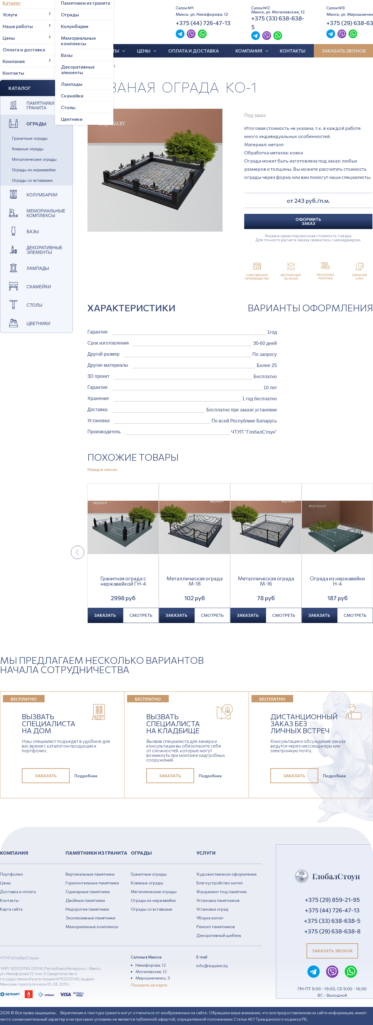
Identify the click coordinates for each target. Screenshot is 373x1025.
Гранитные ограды (29, 138)
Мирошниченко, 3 (153, 977)
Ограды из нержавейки (34, 169)
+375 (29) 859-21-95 (332, 899)
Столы (68, 107)
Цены (143, 50)
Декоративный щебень (218, 935)
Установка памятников (218, 900)
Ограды (70, 14)
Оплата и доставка (193, 50)
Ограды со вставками (32, 180)
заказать (105, 615)
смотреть (140, 615)
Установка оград (212, 909)
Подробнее (85, 776)
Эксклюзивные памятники (90, 917)
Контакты (292, 50)
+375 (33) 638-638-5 (277, 22)
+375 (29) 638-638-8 (332, 931)
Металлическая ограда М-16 (266, 581)
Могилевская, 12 (151, 971)
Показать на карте (149, 984)
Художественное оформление (226, 874)
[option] (155, 170)
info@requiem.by (212, 965)
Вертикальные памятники (90, 874)
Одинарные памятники (88, 891)
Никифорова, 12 (151, 965)
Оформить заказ (308, 221)
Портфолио (11, 874)
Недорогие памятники (87, 909)
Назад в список (102, 469)
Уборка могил (209, 917)
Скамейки (72, 95)
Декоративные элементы (78, 69)
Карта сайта (11, 909)
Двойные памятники (85, 900)
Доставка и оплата (18, 891)
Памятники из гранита (44, 105)
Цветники (71, 119)
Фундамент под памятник (221, 891)
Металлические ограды (34, 159)
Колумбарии (74, 26)
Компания (248, 50)
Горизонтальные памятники (92, 882)
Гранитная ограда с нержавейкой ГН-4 (123, 581)
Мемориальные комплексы (78, 40)
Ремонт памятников (215, 926)
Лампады (71, 84)
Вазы (67, 55)
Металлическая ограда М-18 (194, 581)
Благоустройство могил (219, 882)
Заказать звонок (332, 950)
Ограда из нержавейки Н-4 (337, 581)
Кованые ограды (27, 148)
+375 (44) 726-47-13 (203, 22)
